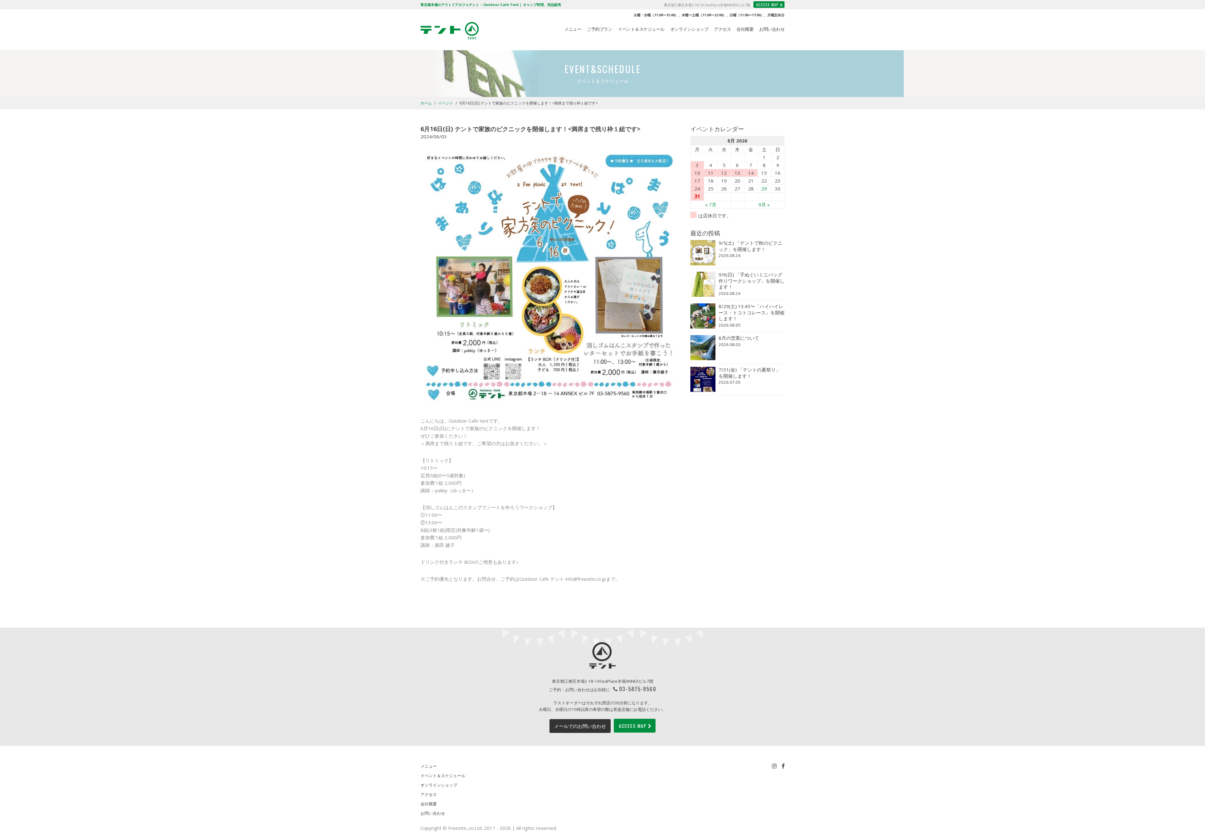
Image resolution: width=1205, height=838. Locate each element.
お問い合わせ (772, 29)
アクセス (722, 29)
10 (697, 173)
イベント (445, 103)
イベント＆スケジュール (641, 29)
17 (697, 181)
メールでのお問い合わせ (580, 726)
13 (737, 173)
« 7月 (710, 204)
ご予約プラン (599, 29)
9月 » (764, 204)
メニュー (572, 29)
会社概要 (744, 29)
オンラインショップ (689, 29)
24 (697, 188)
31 (697, 196)
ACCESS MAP (767, 4)
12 (724, 173)
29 (764, 188)
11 (711, 173)
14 (751, 173)
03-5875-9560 (637, 689)
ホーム (426, 103)
